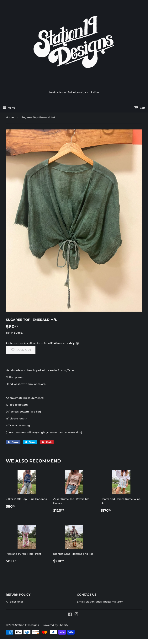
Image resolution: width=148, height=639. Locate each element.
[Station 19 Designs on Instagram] (76, 614)
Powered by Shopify (55, 624)
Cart (142, 107)
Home (10, 117)
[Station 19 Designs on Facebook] (70, 614)
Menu (11, 107)
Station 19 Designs (27, 624)
